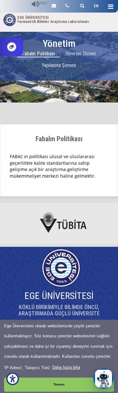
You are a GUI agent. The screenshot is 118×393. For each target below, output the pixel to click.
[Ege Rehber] (67, 5)
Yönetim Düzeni (80, 54)
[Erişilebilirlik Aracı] (12, 379)
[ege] (54, 5)
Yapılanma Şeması (59, 65)
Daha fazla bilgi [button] (66, 367)
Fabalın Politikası (38, 54)
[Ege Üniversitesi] (81, 5)
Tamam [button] (59, 384)
